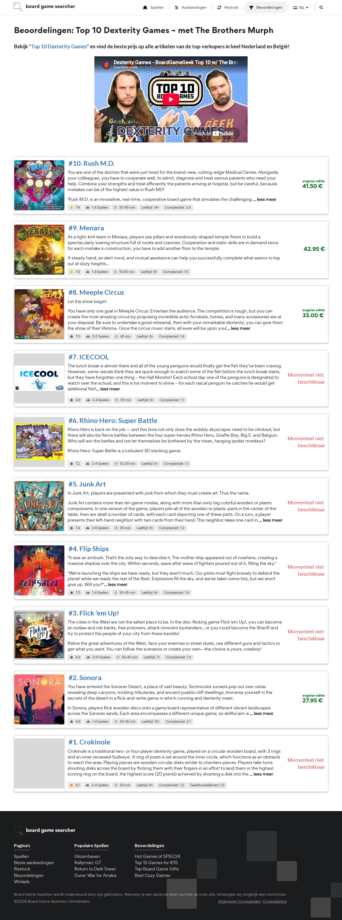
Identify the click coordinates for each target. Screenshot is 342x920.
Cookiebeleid (275, 901)
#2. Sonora (85, 677)
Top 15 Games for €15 (156, 862)
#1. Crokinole (89, 742)
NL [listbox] (301, 7)
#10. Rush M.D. (91, 163)
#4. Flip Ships (89, 548)
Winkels (22, 881)
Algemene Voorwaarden (239, 901)
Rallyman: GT (87, 862)
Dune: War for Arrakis (95, 875)
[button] (321, 7)
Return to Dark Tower (95, 869)
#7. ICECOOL (89, 357)
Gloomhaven (87, 856)
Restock (22, 869)
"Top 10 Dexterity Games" (59, 46)
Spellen (21, 856)
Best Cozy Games (152, 875)
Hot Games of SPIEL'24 (157, 856)
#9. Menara (86, 228)
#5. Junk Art (87, 484)
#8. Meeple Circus (96, 292)
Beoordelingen (29, 875)
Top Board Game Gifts (157, 869)
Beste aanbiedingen (34, 862)
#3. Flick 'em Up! (94, 613)
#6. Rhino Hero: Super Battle (113, 420)
